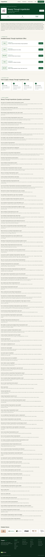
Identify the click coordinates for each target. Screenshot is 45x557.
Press (31, 545)
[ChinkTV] (39, 531)
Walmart (15, 543)
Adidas (15, 548)
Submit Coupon (41, 1)
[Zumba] (16, 531)
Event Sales (24, 1)
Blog (35, 1)
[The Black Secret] (24, 531)
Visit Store (41, 10)
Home (1, 6)
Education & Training (6, 6)
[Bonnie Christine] (32, 531)
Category (19, 1)
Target (15, 544)
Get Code (40, 43)
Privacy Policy (40, 542)
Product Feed (24, 541)
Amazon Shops (30, 1)
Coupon (4, 1)
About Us (31, 541)
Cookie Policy (40, 545)
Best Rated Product (25, 542)
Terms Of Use (40, 541)
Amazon (15, 547)
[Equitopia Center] (9, 531)
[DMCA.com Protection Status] (3, 552)
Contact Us (31, 542)
